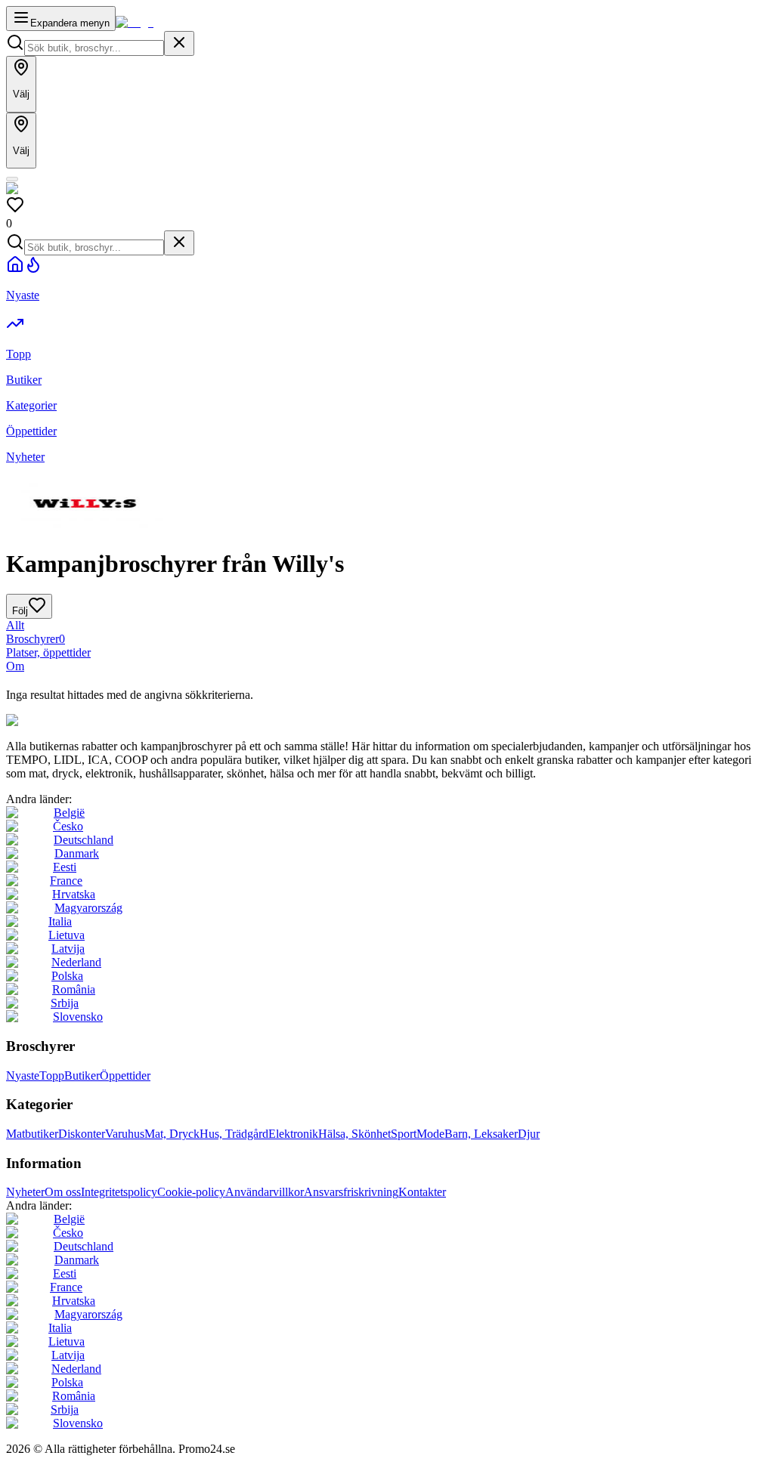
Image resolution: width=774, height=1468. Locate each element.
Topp (51, 1075)
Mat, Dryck (172, 1133)
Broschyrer (35, 638)
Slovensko (78, 1016)
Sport (403, 1133)
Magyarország (88, 907)
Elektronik (293, 1133)
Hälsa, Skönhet (354, 1133)
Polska (67, 975)
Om (15, 666)
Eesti (64, 867)
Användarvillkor (264, 1191)
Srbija (65, 1003)
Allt (15, 625)
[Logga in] (12, 179)
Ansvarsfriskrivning (351, 1191)
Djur (529, 1133)
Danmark (76, 853)
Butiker (82, 1075)
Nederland (76, 962)
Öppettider (125, 1075)
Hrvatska (73, 894)
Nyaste (22, 1075)
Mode (430, 1133)
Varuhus (124, 1133)
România (73, 989)
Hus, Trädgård (234, 1133)
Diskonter (81, 1133)
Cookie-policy (191, 1191)
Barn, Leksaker (481, 1133)
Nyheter (25, 1191)
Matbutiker (32, 1133)
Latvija (68, 948)
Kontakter (422, 1191)
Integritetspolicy (119, 1191)
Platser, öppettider (48, 652)
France (66, 880)
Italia (60, 921)
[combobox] (94, 48)
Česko (68, 826)
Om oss (63, 1191)
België (69, 812)
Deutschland (83, 839)
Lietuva (66, 935)
